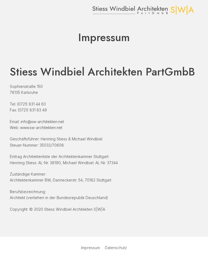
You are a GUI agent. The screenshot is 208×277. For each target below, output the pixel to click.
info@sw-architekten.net (42, 121)
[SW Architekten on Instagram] (111, 262)
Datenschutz (116, 247)
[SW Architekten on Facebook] (96, 262)
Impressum (90, 247)
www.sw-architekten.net (41, 127)
